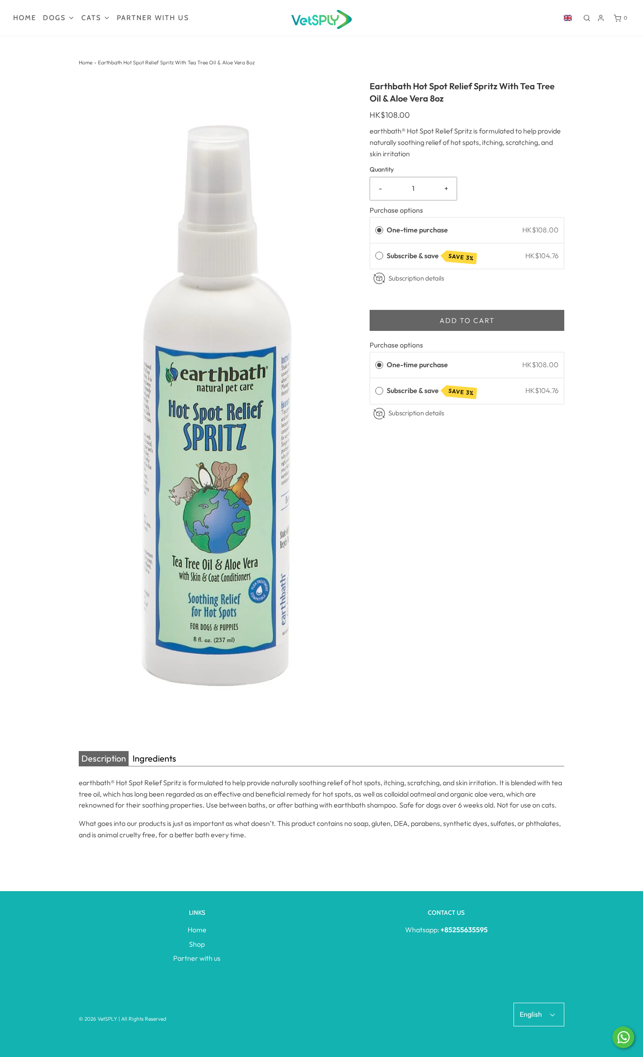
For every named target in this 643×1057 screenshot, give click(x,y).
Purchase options (396, 210)
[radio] (379, 230)
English (531, 1014)
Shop (197, 944)
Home (24, 18)
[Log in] (601, 18)
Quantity (382, 169)
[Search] (587, 18)
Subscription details (416, 278)
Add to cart (467, 320)
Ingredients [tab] (154, 758)
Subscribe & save (430, 256)
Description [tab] (103, 758)
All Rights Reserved (143, 1018)
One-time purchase (417, 229)
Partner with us (153, 18)
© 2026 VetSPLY (98, 1018)
